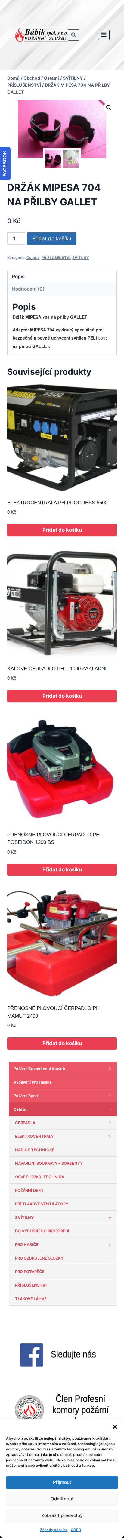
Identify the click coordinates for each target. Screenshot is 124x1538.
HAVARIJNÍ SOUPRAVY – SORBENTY (49, 1163)
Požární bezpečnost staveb (39, 1068)
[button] (115, 1427)
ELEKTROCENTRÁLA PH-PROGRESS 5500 (57, 503)
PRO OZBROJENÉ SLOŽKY (39, 1258)
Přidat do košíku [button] (62, 530)
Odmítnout (62, 1499)
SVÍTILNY (80, 257)
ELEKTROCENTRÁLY (34, 1136)
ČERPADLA (25, 1122)
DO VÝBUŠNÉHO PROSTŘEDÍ (42, 1231)
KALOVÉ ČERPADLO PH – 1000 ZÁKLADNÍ (57, 669)
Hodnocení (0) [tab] (28, 289)
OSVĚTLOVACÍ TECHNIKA (39, 1176)
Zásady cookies (54, 1529)
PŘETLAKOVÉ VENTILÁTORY (41, 1203)
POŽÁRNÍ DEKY (29, 1190)
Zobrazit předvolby (62, 1515)
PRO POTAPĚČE (30, 1271)
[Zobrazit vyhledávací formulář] (73, 35)
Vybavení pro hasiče (33, 1082)
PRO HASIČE (27, 1244)
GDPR (76, 1529)
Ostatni (32, 257)
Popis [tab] (18, 276)
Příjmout (62, 1482)
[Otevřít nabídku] (104, 35)
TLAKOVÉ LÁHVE (31, 1298)
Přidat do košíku (51, 238)
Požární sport (26, 1095)
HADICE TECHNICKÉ (34, 1149)
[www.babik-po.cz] (41, 35)
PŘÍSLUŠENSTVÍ (56, 257)
